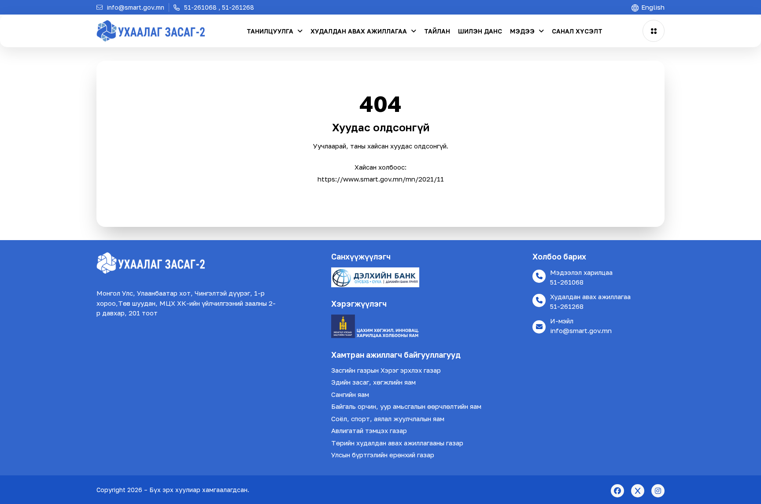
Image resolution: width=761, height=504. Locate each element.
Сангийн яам (350, 394)
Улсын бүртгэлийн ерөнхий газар (382, 455)
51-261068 (567, 282)
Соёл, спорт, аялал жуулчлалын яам (387, 418)
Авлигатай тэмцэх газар (369, 430)
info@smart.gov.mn (581, 330)
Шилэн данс (480, 31)
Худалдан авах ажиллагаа (359, 31)
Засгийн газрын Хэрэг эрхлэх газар (386, 370)
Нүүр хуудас (381, 196)
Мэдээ (523, 31)
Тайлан (437, 31)
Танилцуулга (271, 31)
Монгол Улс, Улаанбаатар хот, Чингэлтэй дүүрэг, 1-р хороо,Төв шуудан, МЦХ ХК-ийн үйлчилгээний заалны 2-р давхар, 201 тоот (186, 303)
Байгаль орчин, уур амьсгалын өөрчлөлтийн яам (406, 406)
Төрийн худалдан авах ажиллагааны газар (397, 443)
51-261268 (567, 306)
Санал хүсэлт (577, 31)
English (652, 7)
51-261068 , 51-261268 (218, 7)
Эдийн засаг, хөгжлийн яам (373, 382)
